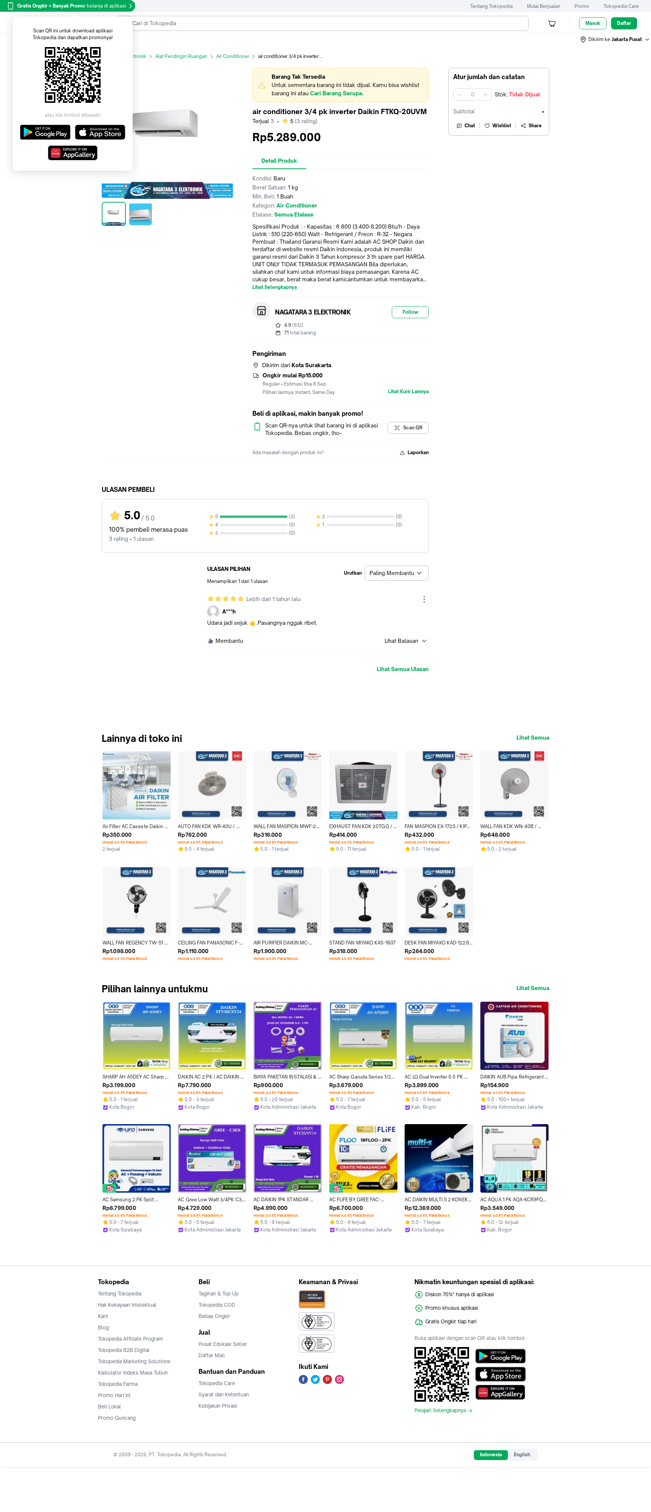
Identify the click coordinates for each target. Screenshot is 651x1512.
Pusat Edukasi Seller (223, 1344)
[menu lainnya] (424, 599)
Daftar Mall (212, 1355)
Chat (470, 125)
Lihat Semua (533, 738)
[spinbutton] (472, 94)
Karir (103, 1316)
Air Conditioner (232, 56)
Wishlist (501, 125)
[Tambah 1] (485, 94)
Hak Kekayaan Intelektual (127, 1305)
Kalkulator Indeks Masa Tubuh (133, 1373)
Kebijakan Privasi (218, 1406)
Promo (582, 6)
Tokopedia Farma (118, 1384)
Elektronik (135, 56)
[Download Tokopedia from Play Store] (500, 1356)
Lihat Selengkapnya (274, 287)
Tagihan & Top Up (218, 1294)
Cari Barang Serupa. (336, 93)
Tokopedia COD (217, 1305)
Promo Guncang (117, 1418)
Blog (103, 1327)
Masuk (592, 23)
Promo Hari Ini (114, 1395)
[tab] (279, 161)
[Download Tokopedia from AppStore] (500, 1374)
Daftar (624, 23)
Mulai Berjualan (543, 6)
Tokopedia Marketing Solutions (134, 1361)
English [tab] (522, 1454)
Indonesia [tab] (491, 1454)
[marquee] (340, 85)
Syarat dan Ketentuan (224, 1394)
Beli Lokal (109, 1407)
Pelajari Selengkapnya (440, 1411)
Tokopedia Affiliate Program (130, 1339)
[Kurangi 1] (459, 94)
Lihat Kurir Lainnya (408, 391)
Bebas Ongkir (214, 1316)
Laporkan (418, 452)
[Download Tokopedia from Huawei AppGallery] (500, 1392)
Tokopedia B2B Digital (124, 1350)
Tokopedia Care (621, 6)
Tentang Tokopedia (491, 6)
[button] (615, 39)
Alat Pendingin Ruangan (181, 56)
